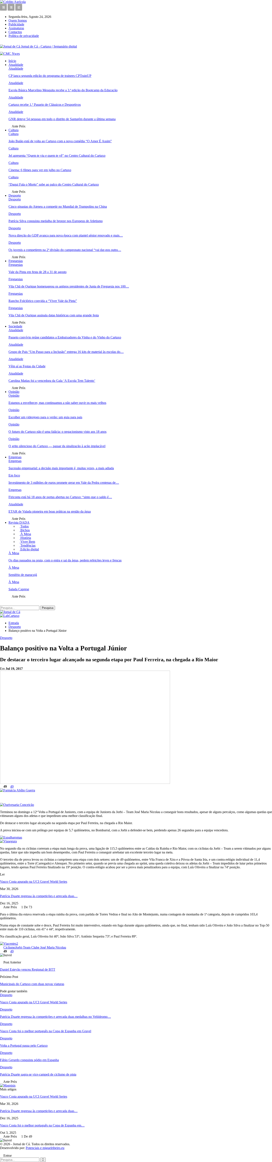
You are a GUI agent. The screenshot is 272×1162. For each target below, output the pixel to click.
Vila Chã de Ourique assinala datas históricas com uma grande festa (53, 315)
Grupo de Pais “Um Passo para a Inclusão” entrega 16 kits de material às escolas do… (66, 352)
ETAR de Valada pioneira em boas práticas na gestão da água (49, 511)
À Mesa (25, 534)
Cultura (13, 130)
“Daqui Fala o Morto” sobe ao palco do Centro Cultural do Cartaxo (53, 184)
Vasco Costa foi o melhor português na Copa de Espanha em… (42, 1125)
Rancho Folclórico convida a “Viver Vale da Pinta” (42, 301)
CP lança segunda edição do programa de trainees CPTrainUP (49, 76)
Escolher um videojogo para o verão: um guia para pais (45, 417)
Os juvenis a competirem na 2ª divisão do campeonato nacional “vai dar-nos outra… (64, 250)
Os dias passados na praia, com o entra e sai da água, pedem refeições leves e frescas (65, 560)
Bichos (25, 530)
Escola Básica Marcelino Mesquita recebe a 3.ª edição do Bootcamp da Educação (63, 90)
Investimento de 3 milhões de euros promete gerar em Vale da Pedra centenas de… (63, 482)
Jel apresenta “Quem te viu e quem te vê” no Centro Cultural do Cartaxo (56, 155)
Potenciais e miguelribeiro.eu (45, 1148)
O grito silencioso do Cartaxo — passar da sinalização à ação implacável (56, 446)
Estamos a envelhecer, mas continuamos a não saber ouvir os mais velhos (57, 403)
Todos (24, 526)
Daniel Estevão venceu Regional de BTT (27, 969)
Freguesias (15, 261)
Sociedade (15, 326)
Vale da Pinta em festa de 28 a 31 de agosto (37, 272)
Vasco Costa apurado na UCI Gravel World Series (33, 881)
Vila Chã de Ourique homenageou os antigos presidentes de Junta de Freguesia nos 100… (68, 286)
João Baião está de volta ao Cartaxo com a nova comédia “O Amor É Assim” (60, 141)
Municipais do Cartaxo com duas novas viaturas (32, 984)
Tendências (27, 545)
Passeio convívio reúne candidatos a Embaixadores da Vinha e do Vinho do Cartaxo (64, 337)
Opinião (13, 391)
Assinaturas (16, 28)
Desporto (14, 195)
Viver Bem (27, 541)
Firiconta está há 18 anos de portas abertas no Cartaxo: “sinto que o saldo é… (60, 497)
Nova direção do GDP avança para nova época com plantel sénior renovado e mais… (65, 235)
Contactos (15, 32)
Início (12, 61)
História (25, 538)
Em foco (14, 475)
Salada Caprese (18, 589)
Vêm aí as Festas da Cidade (26, 366)
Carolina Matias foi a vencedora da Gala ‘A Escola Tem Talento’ (51, 380)
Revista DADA (19, 522)
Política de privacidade (23, 36)
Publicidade (16, 24)
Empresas (14, 457)
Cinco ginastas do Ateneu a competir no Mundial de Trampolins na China (57, 206)
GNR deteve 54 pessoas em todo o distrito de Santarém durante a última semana (62, 119)
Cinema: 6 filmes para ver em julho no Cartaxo (39, 170)
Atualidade (15, 64)
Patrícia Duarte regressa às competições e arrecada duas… (39, 896)
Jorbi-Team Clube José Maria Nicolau (40, 947)
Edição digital (29, 549)
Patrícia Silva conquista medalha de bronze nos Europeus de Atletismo (55, 221)
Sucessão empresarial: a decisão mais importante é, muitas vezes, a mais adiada (61, 468)
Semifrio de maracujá (22, 575)
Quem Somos (17, 20)
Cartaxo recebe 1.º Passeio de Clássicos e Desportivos (44, 104)
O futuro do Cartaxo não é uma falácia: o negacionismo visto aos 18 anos (57, 431)
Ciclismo (9, 947)
